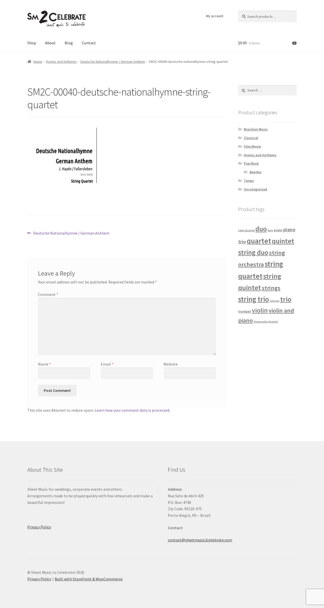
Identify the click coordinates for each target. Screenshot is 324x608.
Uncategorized (255, 189)
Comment (48, 294)
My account (214, 16)
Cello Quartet (246, 230)
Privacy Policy (39, 526)
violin (260, 310)
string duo (253, 252)
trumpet (244, 311)
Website (171, 364)
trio (285, 299)
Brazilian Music (256, 129)
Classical (251, 138)
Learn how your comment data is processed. (132, 410)
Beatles (255, 172)
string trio (253, 299)
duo (261, 228)
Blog (69, 42)
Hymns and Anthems (61, 61)
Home (37, 61)
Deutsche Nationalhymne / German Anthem (112, 61)
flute (270, 230)
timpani (274, 300)
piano (278, 230)
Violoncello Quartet (266, 321)
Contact (89, 42)
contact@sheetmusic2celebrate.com (200, 539)
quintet (283, 241)
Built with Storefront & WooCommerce (89, 578)
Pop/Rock (251, 163)
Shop (31, 42)
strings (271, 288)
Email (107, 364)
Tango (249, 180)
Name (44, 364)
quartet (259, 240)
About (50, 42)
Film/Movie (252, 146)
